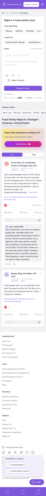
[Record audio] (18, 75)
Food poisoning (16, 464)
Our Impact (7, 380)
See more (33, 192)
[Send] (39, 220)
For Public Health (9, 400)
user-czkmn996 (16, 226)
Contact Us (7, 424)
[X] (15, 452)
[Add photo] (7, 75)
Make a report (31, 4)
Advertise (6, 408)
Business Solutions (10, 396)
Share (39, 212)
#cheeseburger (10, 199)
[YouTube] (27, 452)
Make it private (17, 80)
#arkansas (22, 197)
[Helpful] (14, 264)
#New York (7, 113)
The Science (7, 345)
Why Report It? (9, 353)
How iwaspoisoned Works (13, 369)
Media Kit (6, 436)
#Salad (36, 113)
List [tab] (12, 154)
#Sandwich (27, 113)
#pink (16, 299)
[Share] (40, 162)
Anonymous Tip (9, 428)
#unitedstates (32, 197)
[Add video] (12, 75)
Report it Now (23, 88)
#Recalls (17, 113)
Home (8, 494)
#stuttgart (13, 197)
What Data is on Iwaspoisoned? (16, 373)
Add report (38, 494)
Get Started (21, 144)
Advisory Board (8, 349)
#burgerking (8, 299)
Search (23, 494)
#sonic (6, 197)
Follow (25, 212)
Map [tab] (34, 154)
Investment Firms (9, 404)
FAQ (4, 420)
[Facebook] (3, 452)
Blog (4, 384)
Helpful (10, 212)
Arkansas (14, 13)
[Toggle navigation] (42, 4)
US (7, 13)
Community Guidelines (11, 432)
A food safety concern (19, 471)
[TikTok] (9, 452)
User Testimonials (10, 357)
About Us (6, 341)
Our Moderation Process (12, 377)
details (22, 170)
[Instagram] (32, 452)
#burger (18, 301)
